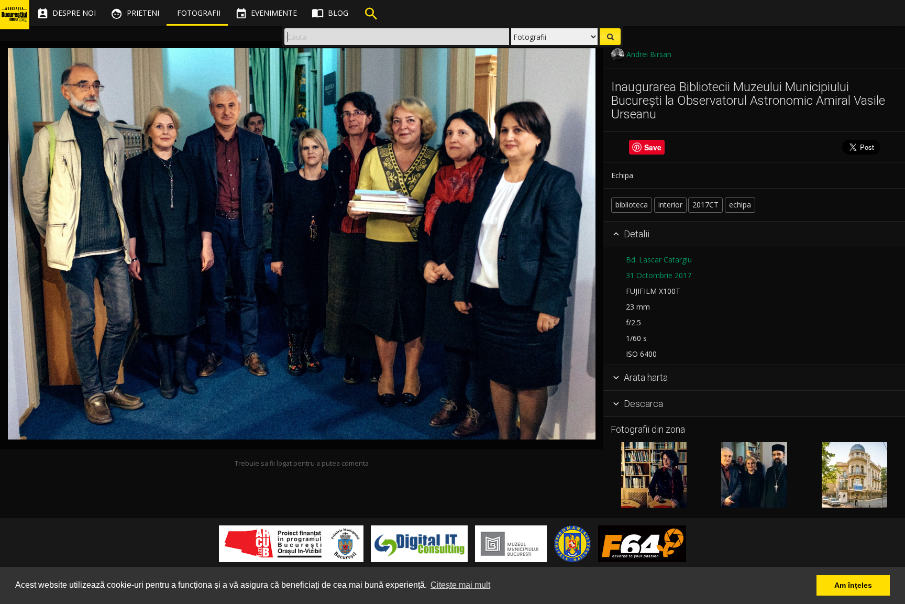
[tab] (754, 234)
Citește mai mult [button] (460, 584)
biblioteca (631, 205)
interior (670, 205)
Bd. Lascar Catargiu (659, 260)
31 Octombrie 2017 (658, 275)
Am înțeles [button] (853, 585)
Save (652, 147)
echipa (740, 205)
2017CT (705, 205)
